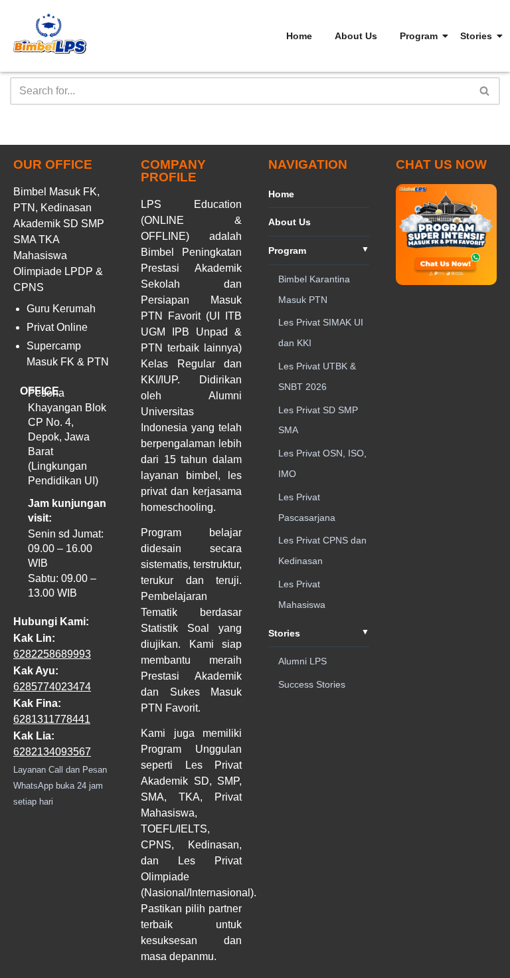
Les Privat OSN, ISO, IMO (322, 463)
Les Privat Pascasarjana (306, 507)
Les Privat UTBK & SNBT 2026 (317, 376)
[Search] (485, 91)
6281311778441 (51, 719)
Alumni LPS (302, 661)
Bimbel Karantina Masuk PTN (314, 289)
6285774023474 (52, 686)
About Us (356, 36)
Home (299, 36)
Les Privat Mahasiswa (301, 594)
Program (419, 36)
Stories (476, 36)
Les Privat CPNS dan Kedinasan (322, 550)
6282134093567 (52, 751)
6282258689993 (52, 654)
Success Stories (311, 684)
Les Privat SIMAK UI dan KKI (320, 332)
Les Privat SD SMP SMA (318, 420)
